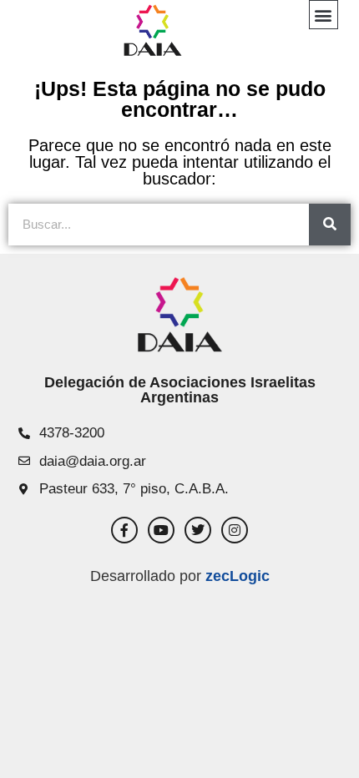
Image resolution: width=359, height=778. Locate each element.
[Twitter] (198, 530)
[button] (323, 14)
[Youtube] (161, 530)
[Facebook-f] (124, 530)
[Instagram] (234, 530)
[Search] (330, 224)
